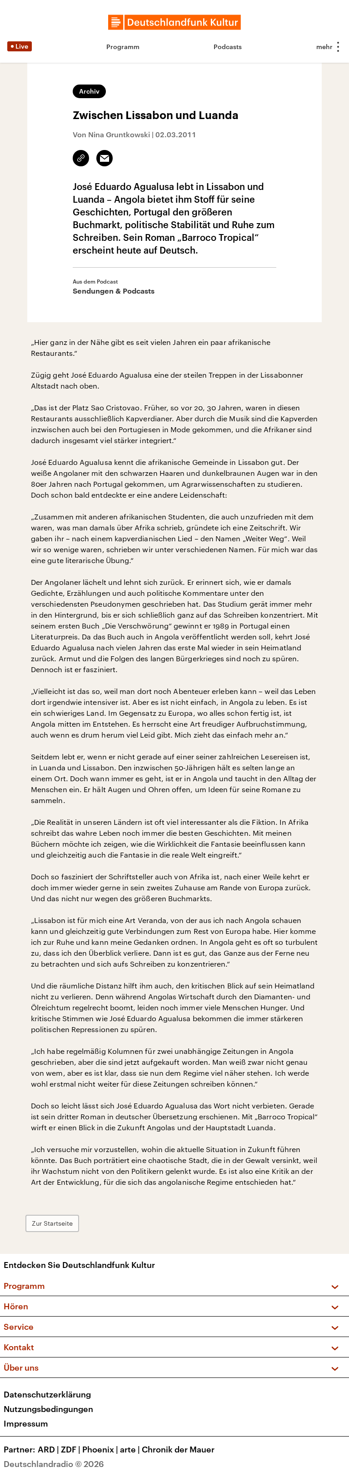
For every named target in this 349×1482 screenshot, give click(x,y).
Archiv (89, 91)
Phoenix (100, 1449)
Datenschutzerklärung (47, 1394)
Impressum (26, 1423)
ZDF (70, 1449)
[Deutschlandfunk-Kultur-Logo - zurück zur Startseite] (174, 22)
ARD (48, 1449)
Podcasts (228, 46)
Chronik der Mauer (178, 1449)
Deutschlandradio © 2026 (54, 1464)
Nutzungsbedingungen (48, 1409)
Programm (123, 46)
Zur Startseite (52, 1223)
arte (130, 1449)
